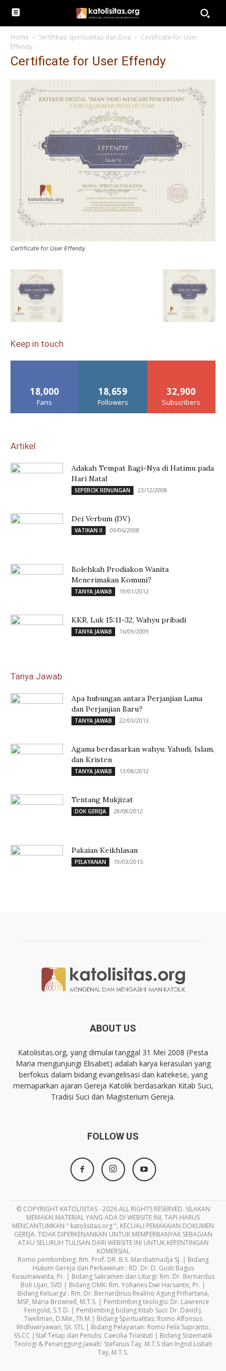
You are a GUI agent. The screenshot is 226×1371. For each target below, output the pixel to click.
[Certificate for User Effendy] (113, 238)
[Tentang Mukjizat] (37, 812)
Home (20, 37)
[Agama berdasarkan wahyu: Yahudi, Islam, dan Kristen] (37, 762)
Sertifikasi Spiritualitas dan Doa (85, 37)
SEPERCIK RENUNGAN (102, 490)
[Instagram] (113, 1169)
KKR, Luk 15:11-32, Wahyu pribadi (128, 620)
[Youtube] (144, 1169)
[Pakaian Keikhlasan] (37, 863)
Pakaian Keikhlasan (104, 850)
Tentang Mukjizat (102, 799)
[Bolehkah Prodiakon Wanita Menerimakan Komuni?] (37, 582)
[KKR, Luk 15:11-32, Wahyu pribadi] (37, 633)
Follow (113, 364)
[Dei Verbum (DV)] (37, 531)
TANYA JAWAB (93, 591)
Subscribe (181, 364)
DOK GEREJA (90, 811)
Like (45, 364)
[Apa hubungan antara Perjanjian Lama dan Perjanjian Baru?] (37, 711)
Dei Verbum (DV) (100, 518)
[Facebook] (82, 1169)
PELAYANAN (90, 862)
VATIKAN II (88, 530)
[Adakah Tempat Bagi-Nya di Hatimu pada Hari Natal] (37, 481)
